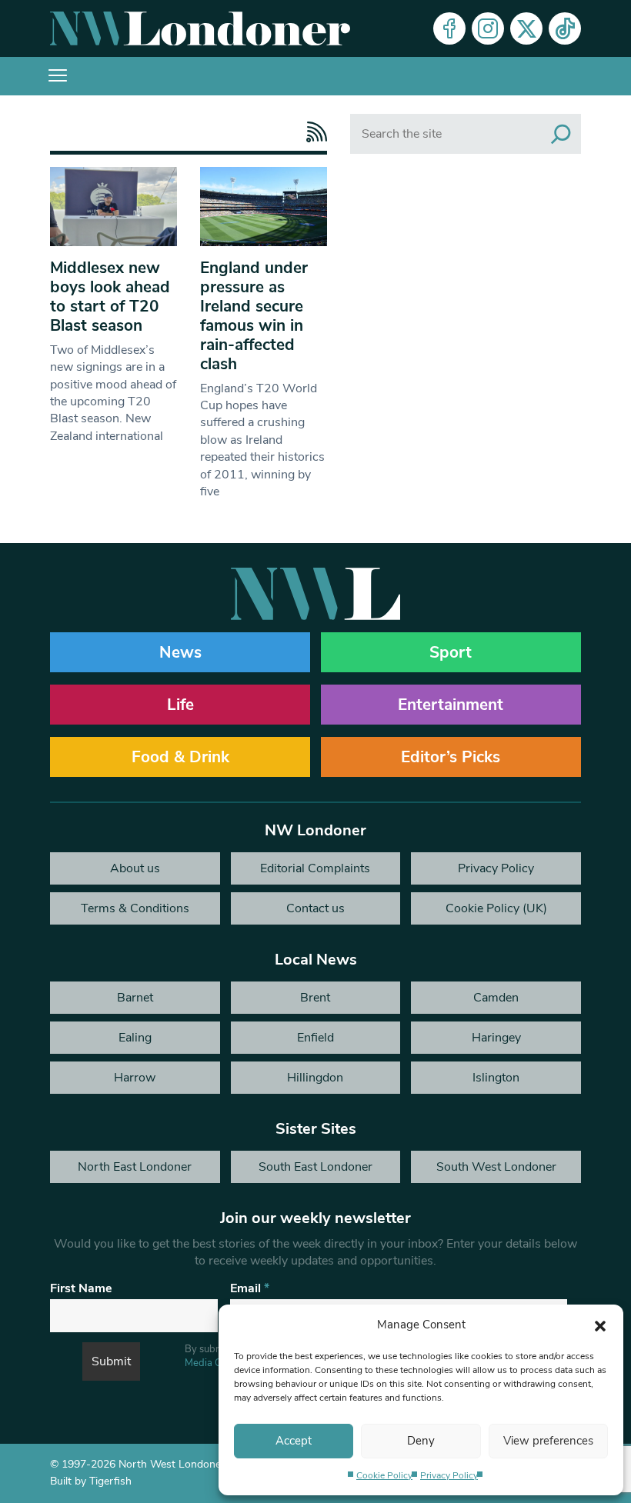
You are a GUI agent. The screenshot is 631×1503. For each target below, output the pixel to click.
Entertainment (450, 704)
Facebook (449, 28)
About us (135, 868)
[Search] (561, 134)
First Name (81, 1288)
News (180, 652)
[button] (600, 1324)
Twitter (526, 28)
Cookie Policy (384, 1475)
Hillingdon (315, 1077)
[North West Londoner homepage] (200, 28)
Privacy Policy (449, 1475)
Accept (293, 1440)
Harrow (134, 1077)
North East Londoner (135, 1166)
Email (249, 1288)
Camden (496, 997)
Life (180, 704)
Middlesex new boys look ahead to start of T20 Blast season (110, 296)
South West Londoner (496, 1166)
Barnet (135, 997)
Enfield (315, 1037)
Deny (421, 1440)
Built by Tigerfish (91, 1481)
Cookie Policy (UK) (496, 908)
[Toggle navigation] (57, 76)
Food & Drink (180, 757)
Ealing (135, 1037)
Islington (495, 1077)
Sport (450, 652)
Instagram (488, 28)
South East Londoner (315, 1166)
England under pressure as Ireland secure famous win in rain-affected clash (254, 316)
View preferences (548, 1440)
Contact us (315, 908)
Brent (315, 997)
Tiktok (565, 28)
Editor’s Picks (450, 757)
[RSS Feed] (313, 132)
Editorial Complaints (315, 868)
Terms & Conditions (135, 908)
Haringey (496, 1037)
